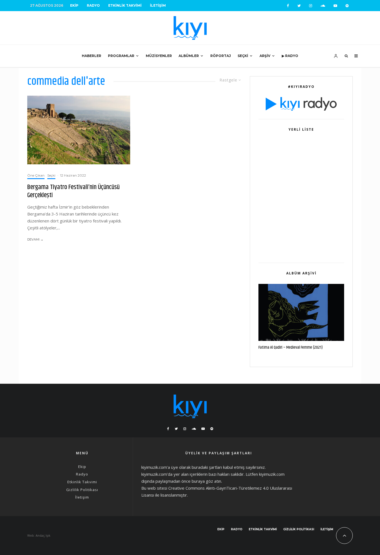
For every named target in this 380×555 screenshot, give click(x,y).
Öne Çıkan (36, 175)
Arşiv (265, 56)
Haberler (91, 56)
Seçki (243, 56)
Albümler (189, 56)
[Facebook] (288, 5)
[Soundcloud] (322, 5)
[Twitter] (299, 5)
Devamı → (35, 239)
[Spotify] (347, 5)
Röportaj (220, 56)
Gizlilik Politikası (82, 489)
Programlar (121, 56)
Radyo (93, 5)
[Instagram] (310, 5)
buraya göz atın (206, 481)
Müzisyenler (159, 56)
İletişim (158, 5)
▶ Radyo (290, 56)
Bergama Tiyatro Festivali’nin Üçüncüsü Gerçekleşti (73, 191)
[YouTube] (335, 5)
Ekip (74, 5)
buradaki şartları (207, 467)
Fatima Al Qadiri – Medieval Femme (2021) (290, 347)
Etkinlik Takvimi (125, 5)
